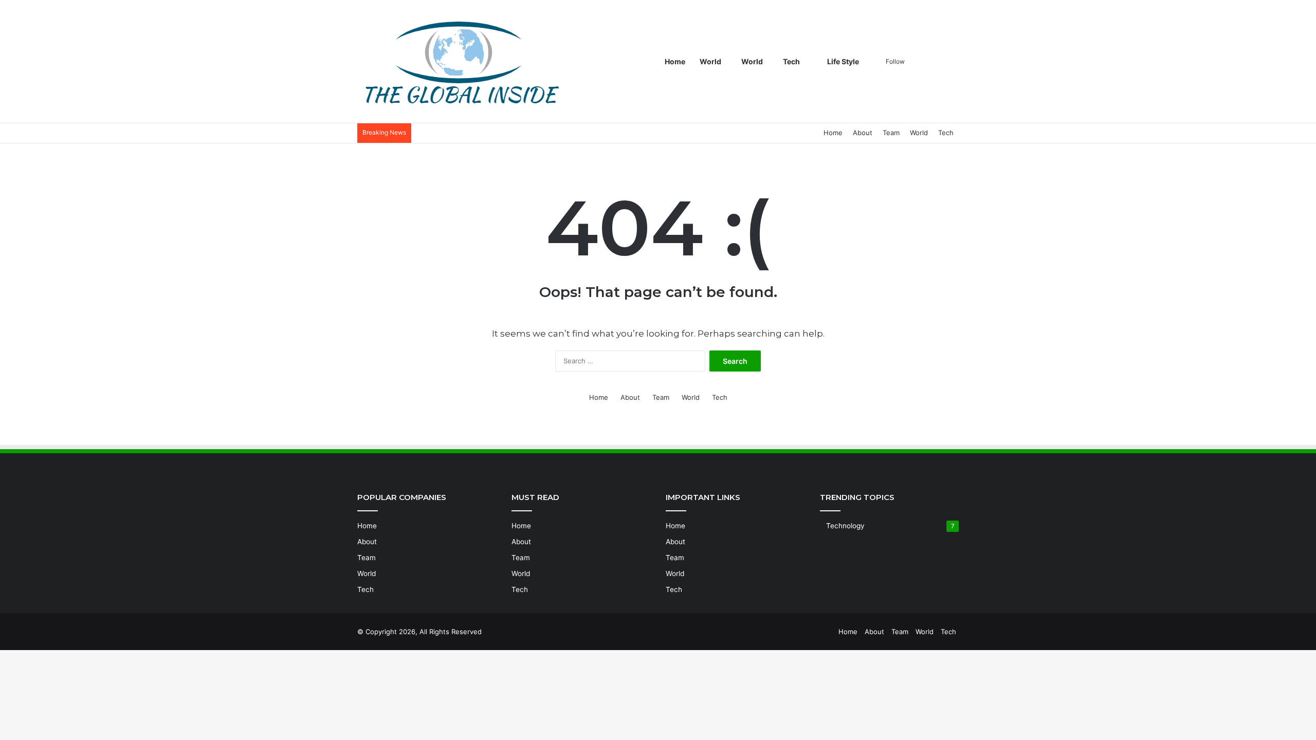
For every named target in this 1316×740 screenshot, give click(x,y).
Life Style (842, 61)
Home (675, 61)
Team (891, 132)
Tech (791, 61)
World (710, 61)
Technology (845, 526)
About (862, 132)
